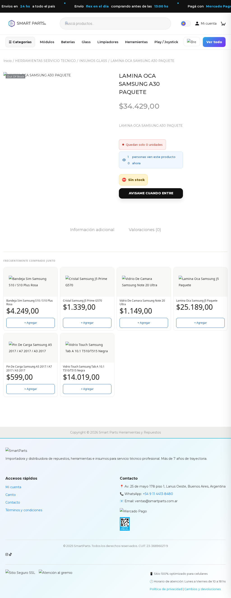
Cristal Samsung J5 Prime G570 (82, 301)
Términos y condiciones (23, 510)
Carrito (10, 495)
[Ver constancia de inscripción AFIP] (125, 522)
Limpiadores (107, 42)
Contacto (12, 502)
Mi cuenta (13, 487)
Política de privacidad (166, 589)
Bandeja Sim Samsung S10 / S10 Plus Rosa (29, 302)
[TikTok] (10, 554)
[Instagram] (7, 554)
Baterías (68, 42)
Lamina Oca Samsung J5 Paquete (196, 301)
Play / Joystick (166, 42)
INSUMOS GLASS (93, 61)
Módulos (47, 42)
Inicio (7, 61)
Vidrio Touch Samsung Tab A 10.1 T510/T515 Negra (83, 368)
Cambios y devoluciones (202, 589)
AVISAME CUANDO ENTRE (151, 193)
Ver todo (214, 42)
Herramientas (136, 42)
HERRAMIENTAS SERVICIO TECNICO (45, 61)
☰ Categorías (20, 42)
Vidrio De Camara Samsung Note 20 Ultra (142, 302)
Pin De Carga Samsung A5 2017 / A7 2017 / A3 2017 (29, 368)
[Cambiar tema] (185, 23)
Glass (86, 42)
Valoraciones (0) (145, 229)
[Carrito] (223, 23)
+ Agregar (30, 323)
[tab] (92, 230)
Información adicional (92, 229)
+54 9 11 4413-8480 (158, 494)
